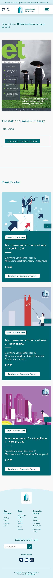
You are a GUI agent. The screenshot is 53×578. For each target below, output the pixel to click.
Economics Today (22, 516)
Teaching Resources (37, 524)
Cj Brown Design (30, 574)
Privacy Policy (6, 519)
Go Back (6, 26)
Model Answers (36, 519)
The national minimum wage (31, 24)
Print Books (20, 528)
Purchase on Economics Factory (22, 141)
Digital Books (20, 522)
